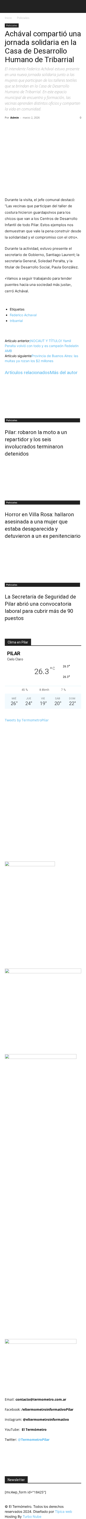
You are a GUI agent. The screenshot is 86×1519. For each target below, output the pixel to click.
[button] (8, 6)
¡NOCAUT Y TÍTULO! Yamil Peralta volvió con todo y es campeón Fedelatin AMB (42, 346)
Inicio (8, 18)
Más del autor (64, 372)
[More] (69, 128)
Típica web (63, 1511)
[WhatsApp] (57, 128)
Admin (14, 117)
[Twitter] (35, 128)
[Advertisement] (45, 1120)
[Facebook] (24, 128)
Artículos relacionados (27, 372)
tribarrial (16, 321)
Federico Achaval (23, 315)
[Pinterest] (46, 128)
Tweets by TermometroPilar (27, 720)
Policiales (23, 18)
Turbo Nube (32, 1516)
